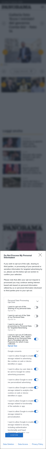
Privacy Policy (37, 444)
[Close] (41, 255)
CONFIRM (14, 435)
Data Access (23, 444)
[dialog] (23, 350)
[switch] (36, 307)
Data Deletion (8, 444)
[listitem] (23, 301)
